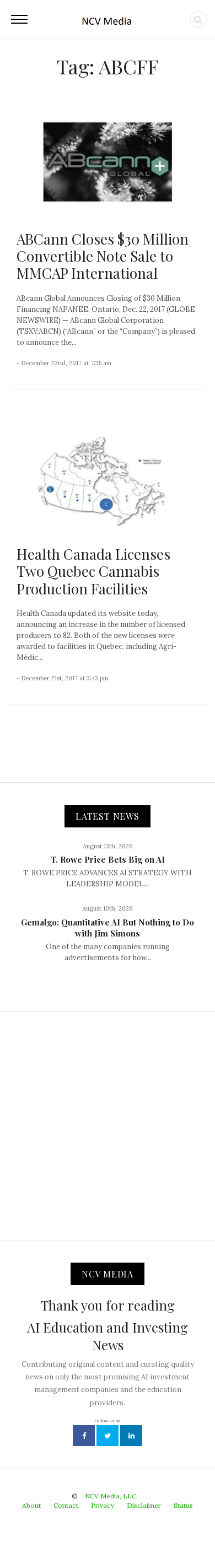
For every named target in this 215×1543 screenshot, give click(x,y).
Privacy (102, 1505)
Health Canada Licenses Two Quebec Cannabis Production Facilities (93, 571)
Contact (65, 1505)
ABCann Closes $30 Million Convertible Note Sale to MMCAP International (103, 256)
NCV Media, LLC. (111, 1496)
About (31, 1505)
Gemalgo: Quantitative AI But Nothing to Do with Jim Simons (107, 928)
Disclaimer (144, 1505)
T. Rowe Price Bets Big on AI (108, 859)
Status (183, 1505)
